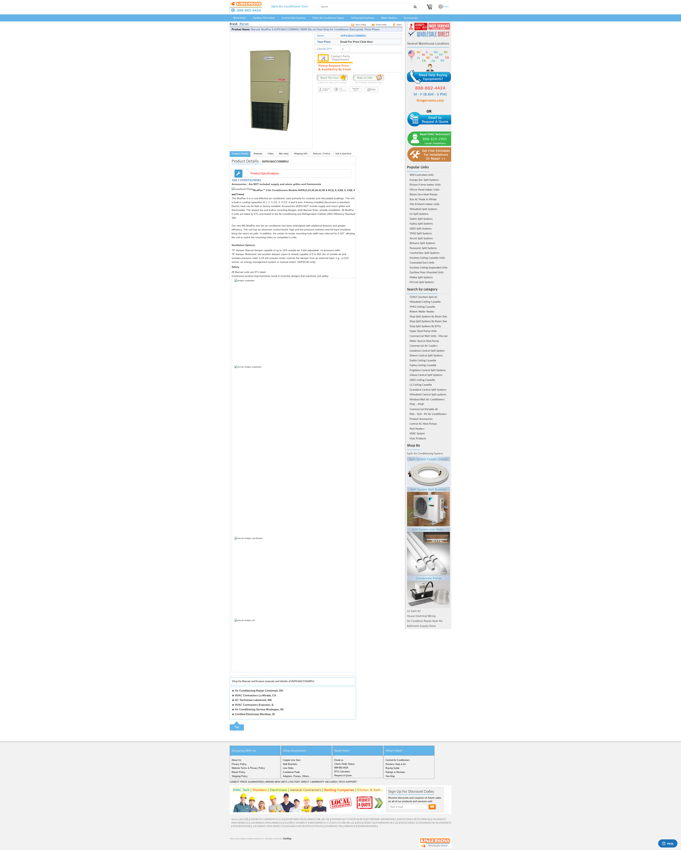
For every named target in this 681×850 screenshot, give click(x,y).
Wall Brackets (290, 764)
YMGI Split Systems (421, 233)
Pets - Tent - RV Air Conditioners (428, 414)
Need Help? (239, 17)
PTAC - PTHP (417, 404)
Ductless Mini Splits (264, 17)
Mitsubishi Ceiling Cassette (425, 302)
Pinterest (250, 846)
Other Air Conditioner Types (328, 17)
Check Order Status (344, 764)
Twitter (239, 846)
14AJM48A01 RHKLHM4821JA (267, 822)
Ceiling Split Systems (362, 17)
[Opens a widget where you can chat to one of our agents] (667, 843)
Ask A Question (343, 153)
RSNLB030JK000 (242, 826)
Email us (338, 760)
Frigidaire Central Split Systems (428, 370)
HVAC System (417, 433)
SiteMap (287, 838)
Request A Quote (343, 775)
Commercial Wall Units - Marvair (429, 336)
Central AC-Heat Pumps (423, 424)
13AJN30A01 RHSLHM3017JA (268, 826)
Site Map (390, 776)
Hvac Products (418, 438)
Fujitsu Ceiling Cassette (423, 365)
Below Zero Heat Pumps (423, 194)
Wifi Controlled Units (422, 175)
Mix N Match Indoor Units (424, 204)
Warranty (284, 153)
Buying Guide (392, 768)
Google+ (244, 846)
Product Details (240, 153)
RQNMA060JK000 (366, 826)
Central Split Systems (294, 17)
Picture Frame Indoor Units (425, 184)
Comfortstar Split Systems (424, 253)
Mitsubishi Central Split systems (428, 394)
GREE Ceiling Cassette (422, 380)
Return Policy (238, 772)
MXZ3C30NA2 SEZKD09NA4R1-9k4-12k (377, 822)
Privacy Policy (239, 764)
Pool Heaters (417, 428)
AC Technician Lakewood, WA (253, 699)
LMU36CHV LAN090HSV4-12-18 (267, 819)
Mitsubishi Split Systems (423, 209)
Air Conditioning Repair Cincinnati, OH (259, 690)
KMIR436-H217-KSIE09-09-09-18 (348, 819)
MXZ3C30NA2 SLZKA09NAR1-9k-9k (419, 822)
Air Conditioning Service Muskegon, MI (259, 709)
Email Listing (381, 25)
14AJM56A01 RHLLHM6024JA (339, 826)
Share (399, 25)
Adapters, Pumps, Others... (297, 776)
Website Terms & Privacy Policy (248, 768)
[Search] (415, 6)
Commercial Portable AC (424, 409)
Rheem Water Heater (422, 311)
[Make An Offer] (367, 83)
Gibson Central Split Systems (426, 375)
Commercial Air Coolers (423, 346)
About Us (236, 760)
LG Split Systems (419, 214)
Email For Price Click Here (356, 41)
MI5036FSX (446, 822)
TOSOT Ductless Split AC (424, 297)
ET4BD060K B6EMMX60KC (381, 819)
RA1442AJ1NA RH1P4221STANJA (304, 826)
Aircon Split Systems (421, 238)
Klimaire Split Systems (422, 243)
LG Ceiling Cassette (421, 385)
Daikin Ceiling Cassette (423, 360)
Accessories (411, 17)
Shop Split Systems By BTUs (425, 326)
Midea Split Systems (421, 277)
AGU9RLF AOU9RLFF (296, 822)
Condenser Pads (291, 772)
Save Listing (360, 25)
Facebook (233, 846)
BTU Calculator (342, 771)
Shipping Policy (240, 776)
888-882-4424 (341, 767)
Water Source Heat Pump (424, 341)
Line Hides (288, 768)
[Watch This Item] (332, 83)
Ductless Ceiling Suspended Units (428, 267)
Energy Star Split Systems (424, 180)
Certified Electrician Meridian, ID (255, 714)
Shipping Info (301, 153)
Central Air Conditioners (398, 760)
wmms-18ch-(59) (239, 819)
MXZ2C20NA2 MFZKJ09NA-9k (414, 819)
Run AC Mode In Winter (423, 199)
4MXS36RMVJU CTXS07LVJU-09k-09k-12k (332, 822)
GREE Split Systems (420, 228)
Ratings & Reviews (395, 772)
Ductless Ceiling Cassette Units (427, 258)
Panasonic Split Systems (423, 248)
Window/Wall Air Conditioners (427, 399)
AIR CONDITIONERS (246, 180)
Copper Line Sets (292, 760)
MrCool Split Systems (422, 282)
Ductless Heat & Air (396, 764)
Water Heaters (389, 17)
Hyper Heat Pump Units (423, 331)
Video (271, 153)
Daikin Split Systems (421, 219)
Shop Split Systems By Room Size (428, 316)
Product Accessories (421, 419)
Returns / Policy (321, 153)
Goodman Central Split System (427, 350)
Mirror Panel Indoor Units (424, 189)
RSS (256, 846)
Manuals (258, 153)
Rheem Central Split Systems (426, 355)
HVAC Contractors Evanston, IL (254, 704)
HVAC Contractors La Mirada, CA (255, 695)
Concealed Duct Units (422, 262)
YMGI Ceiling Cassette (422, 307)
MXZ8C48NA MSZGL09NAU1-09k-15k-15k (308, 819)
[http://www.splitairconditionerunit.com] (428, 532)
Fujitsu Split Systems (421, 223)
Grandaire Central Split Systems (428, 389)
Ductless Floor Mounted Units (427, 272)
